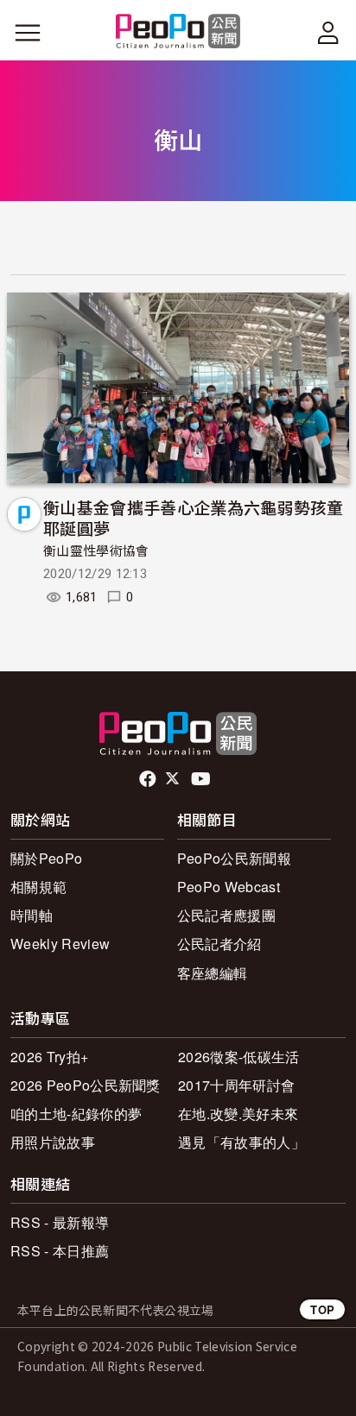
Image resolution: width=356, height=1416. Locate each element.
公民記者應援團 (226, 915)
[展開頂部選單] (328, 33)
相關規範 (38, 887)
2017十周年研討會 (236, 1085)
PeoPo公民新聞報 (234, 858)
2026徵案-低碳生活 (239, 1057)
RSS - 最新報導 (59, 1222)
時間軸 (31, 915)
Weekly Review (60, 943)
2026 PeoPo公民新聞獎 (85, 1085)
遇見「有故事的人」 (241, 1142)
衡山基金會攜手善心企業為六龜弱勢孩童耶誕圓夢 (193, 517)
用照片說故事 (52, 1142)
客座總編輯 (212, 973)
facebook (149, 779)
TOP (322, 1309)
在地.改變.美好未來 (238, 1113)
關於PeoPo (46, 858)
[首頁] (178, 32)
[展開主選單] (27, 33)
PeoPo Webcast (228, 887)
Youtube (202, 779)
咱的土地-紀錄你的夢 (76, 1113)
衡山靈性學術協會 (96, 551)
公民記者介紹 (219, 943)
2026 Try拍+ (49, 1057)
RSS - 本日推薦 (59, 1251)
